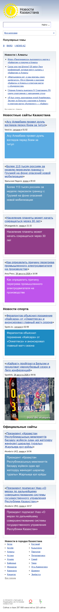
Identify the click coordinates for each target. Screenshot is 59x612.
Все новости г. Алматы (13, 109)
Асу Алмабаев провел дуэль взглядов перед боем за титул (25, 123)
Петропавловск (38, 555)
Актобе (10, 548)
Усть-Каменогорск (39, 567)
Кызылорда (36, 548)
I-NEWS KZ (16, 45)
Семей (34, 559)
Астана (10, 555)
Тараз (33, 563)
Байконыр (11, 563)
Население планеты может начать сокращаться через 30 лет (29, 219)
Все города (10, 578)
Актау (9, 544)
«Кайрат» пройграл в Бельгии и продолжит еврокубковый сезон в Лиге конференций (27, 367)
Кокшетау (11, 574)
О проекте (8, 600)
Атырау (10, 559)
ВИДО (6, 45)
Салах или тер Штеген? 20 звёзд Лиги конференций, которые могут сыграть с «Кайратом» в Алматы (26, 70)
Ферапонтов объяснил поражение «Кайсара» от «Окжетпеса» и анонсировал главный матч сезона (28, 319)
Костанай (35, 544)
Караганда (12, 571)
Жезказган (12, 567)
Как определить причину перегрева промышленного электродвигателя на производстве (29, 266)
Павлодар (35, 552)
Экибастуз (36, 574)
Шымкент (35, 571)
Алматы (10, 552)
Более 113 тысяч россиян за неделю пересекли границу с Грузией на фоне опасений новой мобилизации (28, 171)
